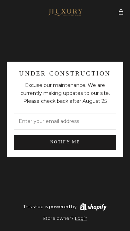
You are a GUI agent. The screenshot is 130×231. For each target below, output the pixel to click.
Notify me (65, 142)
